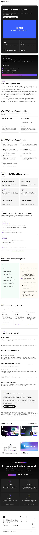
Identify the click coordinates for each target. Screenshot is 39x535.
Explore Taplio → (30, 324)
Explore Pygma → (17, 324)
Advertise (33, 518)
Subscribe (15, 525)
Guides (27, 521)
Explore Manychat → (5, 324)
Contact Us (33, 521)
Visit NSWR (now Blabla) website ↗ (9, 406)
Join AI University (12, 474)
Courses (27, 519)
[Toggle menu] (37, 2)
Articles (21, 519)
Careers (33, 520)
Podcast (21, 521)
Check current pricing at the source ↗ (18, 250)
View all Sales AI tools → (33, 423)
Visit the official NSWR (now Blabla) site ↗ (10, 17)
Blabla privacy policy (7, 416)
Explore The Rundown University (24, 474)
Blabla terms (13, 416)
